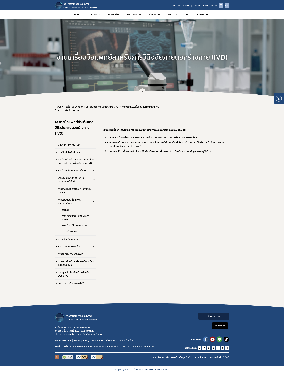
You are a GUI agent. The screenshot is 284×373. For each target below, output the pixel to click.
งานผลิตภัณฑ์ (131, 14)
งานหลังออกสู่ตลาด (175, 14)
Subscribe (220, 325)
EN (226, 5)
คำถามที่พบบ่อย (210, 5)
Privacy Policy (81, 340)
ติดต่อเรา (186, 5)
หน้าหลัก (78, 14)
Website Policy (63, 340)
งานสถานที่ (111, 14)
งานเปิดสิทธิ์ (94, 14)
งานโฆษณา (152, 14)
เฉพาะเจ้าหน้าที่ (126, 340)
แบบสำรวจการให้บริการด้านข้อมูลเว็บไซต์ (172, 357)
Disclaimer (98, 340)
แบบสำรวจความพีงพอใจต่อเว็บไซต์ (212, 357)
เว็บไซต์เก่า (111, 340)
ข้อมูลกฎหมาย (201, 14)
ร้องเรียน (196, 5)
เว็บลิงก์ (176, 5)
